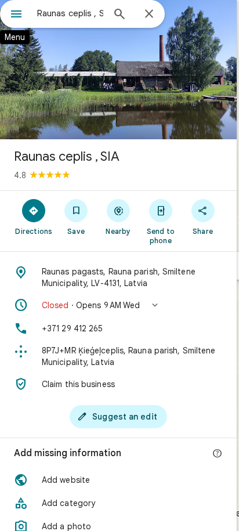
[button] (118, 305)
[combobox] (70, 13)
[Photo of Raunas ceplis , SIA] (118, 69)
